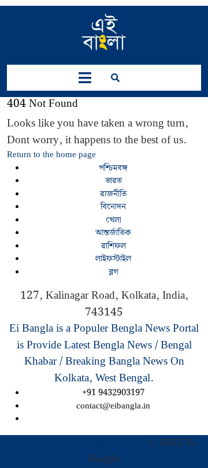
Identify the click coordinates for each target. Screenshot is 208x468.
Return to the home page (51, 155)
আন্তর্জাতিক (113, 233)
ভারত (113, 181)
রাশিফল (113, 246)
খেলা (113, 220)
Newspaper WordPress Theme (78, 443)
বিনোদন (113, 207)
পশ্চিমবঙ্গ (113, 168)
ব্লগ (113, 272)
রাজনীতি (113, 194)
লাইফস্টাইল (113, 259)
